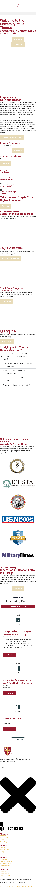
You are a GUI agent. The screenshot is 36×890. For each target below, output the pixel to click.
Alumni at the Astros (12, 718)
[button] (18, 13)
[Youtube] (16, 828)
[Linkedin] (21, 828)
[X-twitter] (11, 828)
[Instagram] (7, 828)
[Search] (1, 824)
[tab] (18, 606)
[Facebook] (2, 828)
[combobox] (18, 767)
